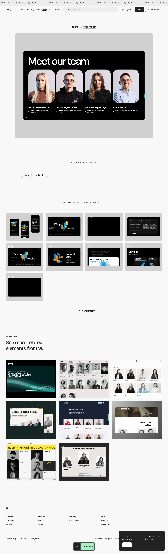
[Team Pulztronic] (31, 379)
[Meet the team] (31, 462)
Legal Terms (23, 539)
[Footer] (104, 257)
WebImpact (89, 27)
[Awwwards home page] (77, 546)
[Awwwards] (9, 10)
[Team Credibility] (84, 420)
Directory (30, 10)
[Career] (143, 227)
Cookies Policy (11, 539)
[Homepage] (104, 227)
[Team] (84, 379)
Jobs (50, 10)
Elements (9, 524)
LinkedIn (117, 539)
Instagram (108, 539)
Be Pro (139, 10)
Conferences (74, 520)
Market (57, 10)
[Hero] (24, 257)
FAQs (103, 517)
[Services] (143, 257)
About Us (104, 520)
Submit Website (153, 10)
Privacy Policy (34, 539)
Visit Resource (88, 546)
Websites (9, 517)
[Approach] (64, 257)
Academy (41, 10)
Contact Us (105, 524)
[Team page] (31, 420)
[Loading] (24, 287)
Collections (10, 520)
